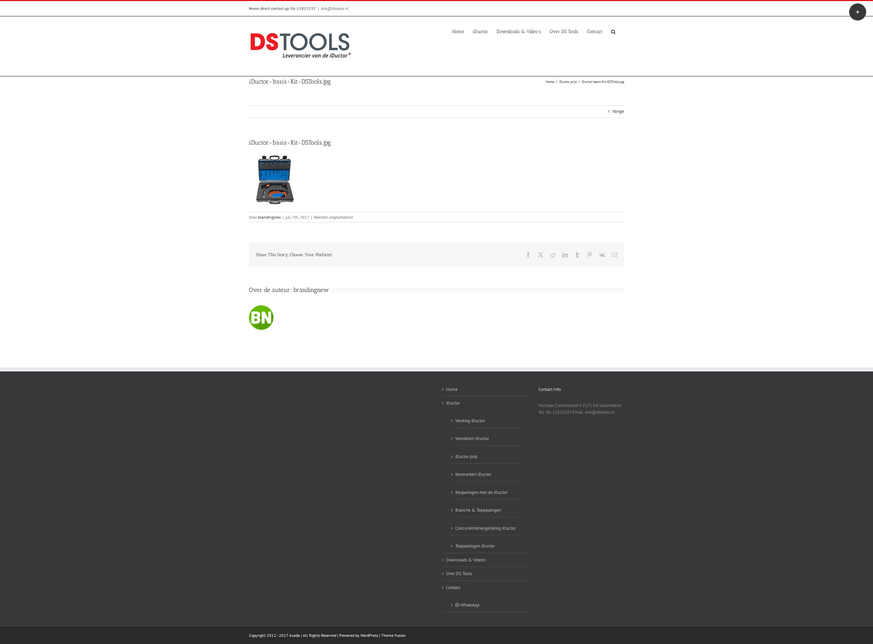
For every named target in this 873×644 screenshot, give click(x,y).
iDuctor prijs (466, 456)
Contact (453, 587)
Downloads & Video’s (466, 560)
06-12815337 (303, 8)
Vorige (618, 111)
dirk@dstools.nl (335, 8)
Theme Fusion (393, 635)
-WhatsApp (469, 605)
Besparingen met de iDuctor (481, 492)
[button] (613, 31)
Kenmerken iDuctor (473, 474)
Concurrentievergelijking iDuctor (485, 528)
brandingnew (269, 217)
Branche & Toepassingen (478, 510)
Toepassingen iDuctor (475, 546)
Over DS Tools (459, 573)
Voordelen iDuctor (472, 438)
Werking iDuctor (470, 421)
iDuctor (453, 403)
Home (452, 389)
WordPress (369, 635)
